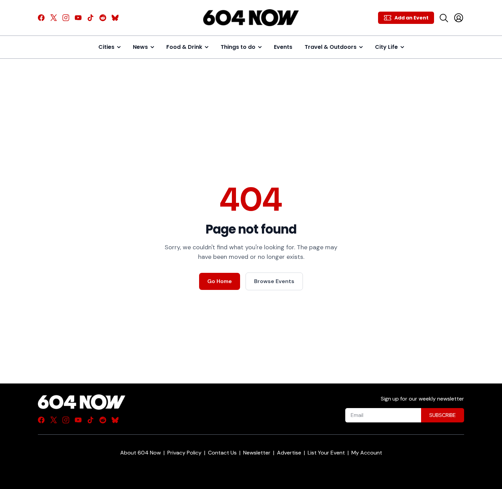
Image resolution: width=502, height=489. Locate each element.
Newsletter (256, 452)
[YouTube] (78, 17)
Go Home (219, 281)
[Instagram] (65, 17)
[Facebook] (41, 17)
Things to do (238, 47)
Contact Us (222, 452)
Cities (106, 47)
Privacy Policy (184, 452)
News (140, 47)
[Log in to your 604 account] (458, 17)
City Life (386, 47)
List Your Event (326, 452)
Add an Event (411, 17)
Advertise (289, 452)
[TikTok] (90, 17)
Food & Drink (184, 47)
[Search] (443, 17)
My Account (366, 452)
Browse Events (274, 281)
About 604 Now (140, 452)
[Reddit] (102, 17)
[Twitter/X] (53, 17)
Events (283, 47)
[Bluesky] (115, 17)
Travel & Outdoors (331, 47)
